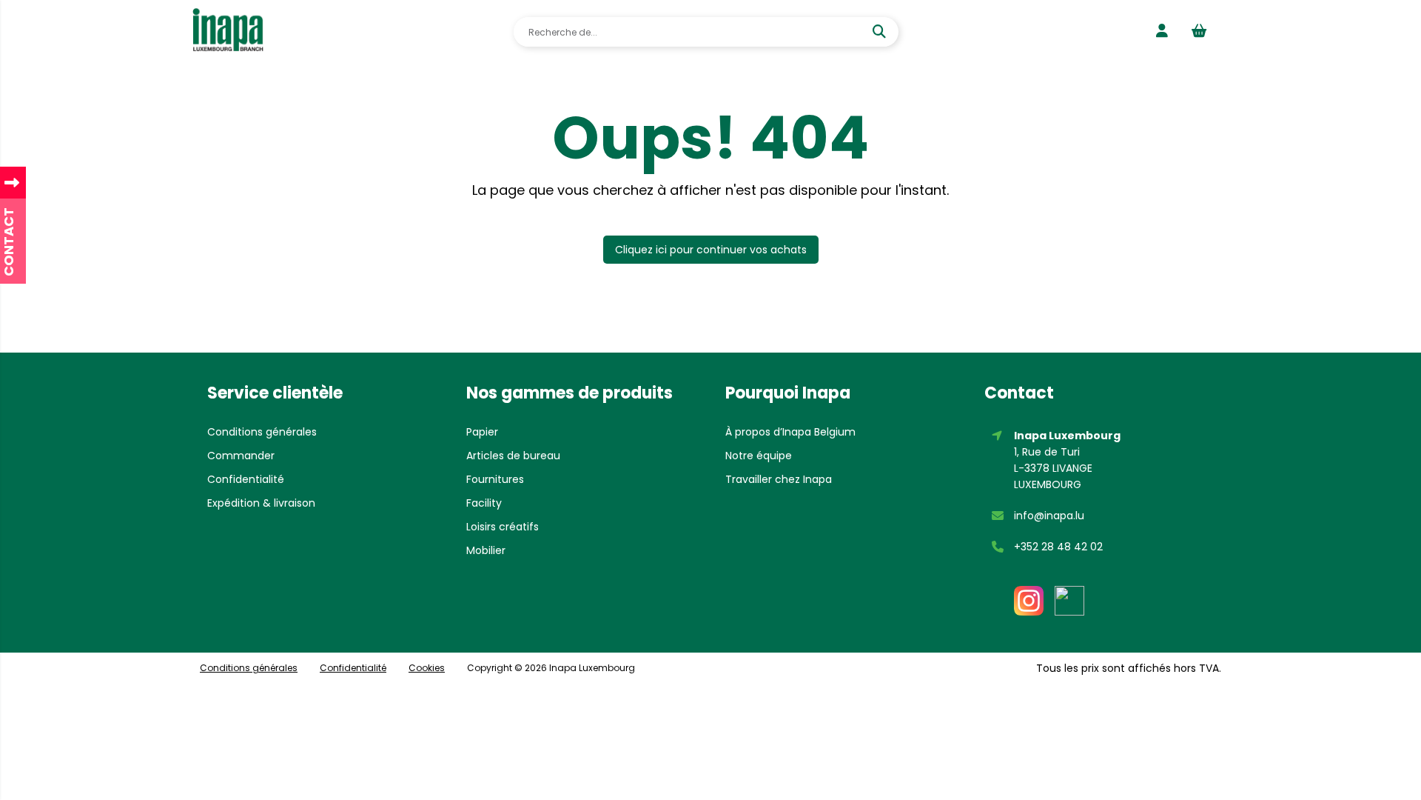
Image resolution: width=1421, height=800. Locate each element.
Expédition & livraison (261, 503)
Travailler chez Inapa (778, 479)
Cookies (427, 667)
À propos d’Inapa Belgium (790, 431)
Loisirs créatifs (502, 526)
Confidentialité (245, 479)
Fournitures (495, 479)
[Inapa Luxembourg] (228, 31)
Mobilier (485, 550)
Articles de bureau (513, 455)
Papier (482, 431)
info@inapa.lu (1049, 515)
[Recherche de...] (881, 32)
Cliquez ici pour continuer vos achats (711, 249)
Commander (241, 455)
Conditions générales (262, 431)
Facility (484, 503)
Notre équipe (758, 455)
